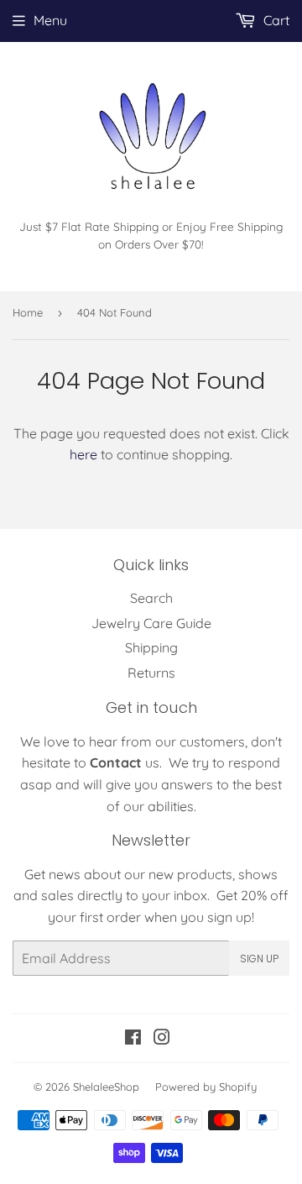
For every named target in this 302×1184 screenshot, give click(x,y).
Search (151, 597)
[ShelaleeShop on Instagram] (162, 1038)
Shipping (151, 647)
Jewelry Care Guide (151, 623)
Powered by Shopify (206, 1086)
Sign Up (259, 958)
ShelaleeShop (106, 1086)
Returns (151, 672)
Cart (274, 20)
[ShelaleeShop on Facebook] (133, 1038)
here (83, 454)
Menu (50, 20)
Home (28, 312)
